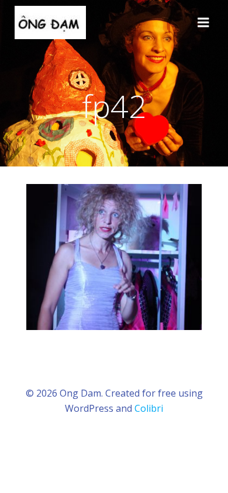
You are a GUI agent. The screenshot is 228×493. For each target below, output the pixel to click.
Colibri (148, 408)
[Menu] (203, 23)
